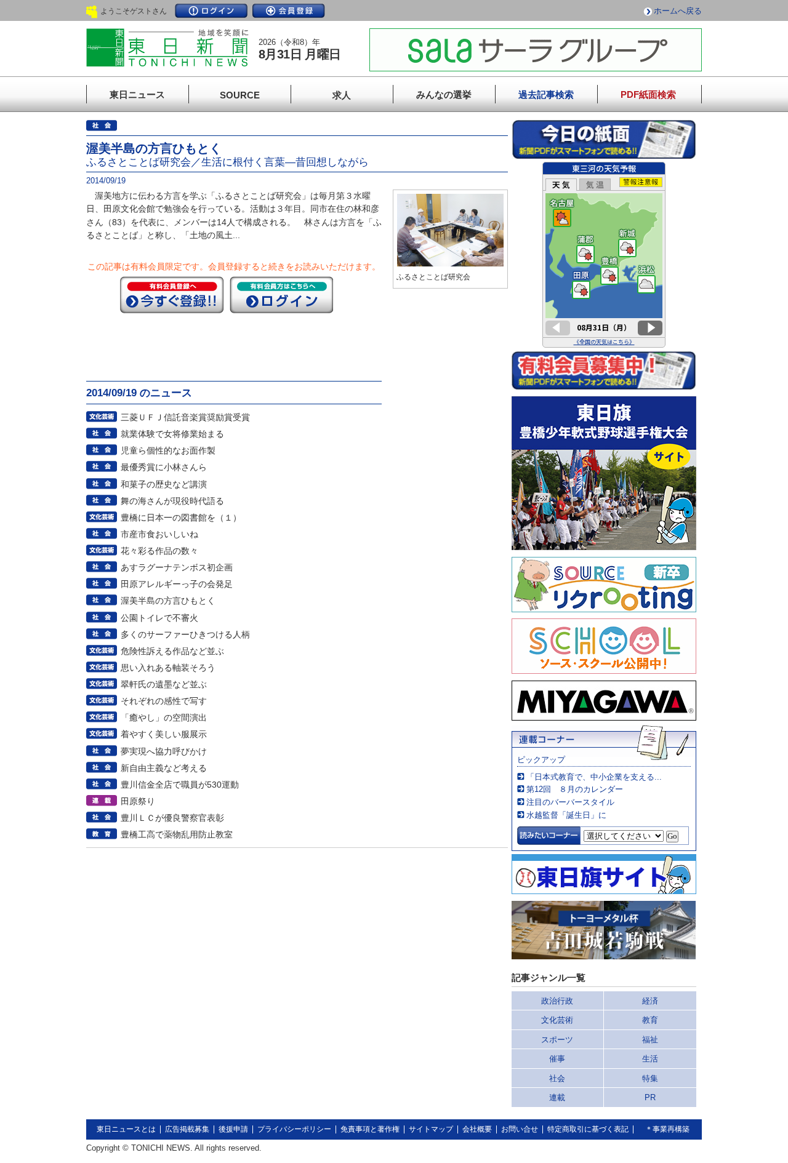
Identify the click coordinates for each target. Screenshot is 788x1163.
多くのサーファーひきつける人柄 (185, 634)
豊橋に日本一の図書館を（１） (181, 517)
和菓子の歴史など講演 (164, 484)
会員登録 (288, 11)
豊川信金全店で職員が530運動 (180, 784)
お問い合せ (519, 1129)
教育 (650, 1020)
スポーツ (557, 1039)
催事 (557, 1058)
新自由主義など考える (164, 768)
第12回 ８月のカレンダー (574, 789)
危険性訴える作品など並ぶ (172, 651)
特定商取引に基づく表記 (588, 1129)
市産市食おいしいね (159, 534)
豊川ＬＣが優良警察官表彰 (172, 818)
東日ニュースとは (126, 1129)
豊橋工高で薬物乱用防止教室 (177, 834)
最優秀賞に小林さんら (164, 467)
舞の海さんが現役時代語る (172, 501)
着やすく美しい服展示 (164, 734)
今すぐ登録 (171, 294)
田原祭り (138, 801)
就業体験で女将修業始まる (172, 434)
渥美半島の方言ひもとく (168, 600)
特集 (650, 1078)
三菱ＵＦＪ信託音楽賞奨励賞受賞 (185, 417)
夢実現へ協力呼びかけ (164, 751)
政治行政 (557, 1000)
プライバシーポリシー (294, 1129)
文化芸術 (557, 1020)
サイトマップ (431, 1129)
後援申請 (233, 1129)
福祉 (650, 1039)
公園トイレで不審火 (159, 618)
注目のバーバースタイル (570, 802)
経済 (650, 1000)
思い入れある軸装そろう (168, 668)
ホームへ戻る (678, 10)
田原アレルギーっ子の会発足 (177, 584)
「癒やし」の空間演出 (164, 717)
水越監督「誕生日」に (566, 815)
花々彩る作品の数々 (159, 551)
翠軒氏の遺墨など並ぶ (164, 684)
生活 (650, 1058)
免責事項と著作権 (370, 1129)
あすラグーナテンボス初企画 (177, 567)
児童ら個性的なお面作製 (168, 450)
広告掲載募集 (187, 1129)
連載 (557, 1097)
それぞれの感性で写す (164, 701)
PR (650, 1097)
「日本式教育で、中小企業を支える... (594, 776)
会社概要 (477, 1129)
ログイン (211, 11)
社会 (557, 1078)
